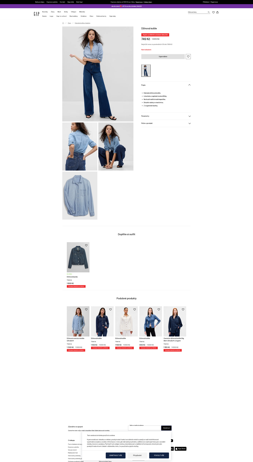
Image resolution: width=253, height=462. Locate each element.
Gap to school (61, 16)
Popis (143, 85)
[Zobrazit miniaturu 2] (115, 146)
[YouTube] (171, 440)
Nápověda (70, 2)
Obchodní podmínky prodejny (77, 458)
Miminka (82, 12)
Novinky (45, 12)
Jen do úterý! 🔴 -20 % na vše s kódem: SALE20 (126, 6)
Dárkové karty (101, 16)
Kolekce (83, 16)
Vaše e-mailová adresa (136, 425)
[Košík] (217, 12)
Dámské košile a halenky (82, 23)
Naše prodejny (39, 2)
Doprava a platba (52, 2)
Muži (59, 12)
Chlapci (73, 12)
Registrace (139, 2)
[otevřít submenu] (48, 12)
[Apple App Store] (180, 449)
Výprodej (112, 16)
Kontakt (62, 2)
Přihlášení (206, 2)
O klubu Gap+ (147, 2)
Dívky (66, 12)
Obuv (91, 16)
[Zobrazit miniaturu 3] (79, 196)
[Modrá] (146, 71)
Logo (51, 16)
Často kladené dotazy (75, 444)
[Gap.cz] (36, 14)
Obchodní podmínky (74, 455)
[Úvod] (63, 23)
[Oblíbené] (213, 12)
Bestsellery (74, 16)
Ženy (52, 12)
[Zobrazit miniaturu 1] (79, 146)
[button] (188, 56)
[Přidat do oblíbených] (86, 245)
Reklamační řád (73, 453)
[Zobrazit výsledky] (209, 12)
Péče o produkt (147, 123)
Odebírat (166, 428)
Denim (44, 16)
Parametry (145, 116)
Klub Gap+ (79, 2)
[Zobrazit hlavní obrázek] (97, 74)
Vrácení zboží (72, 450)
